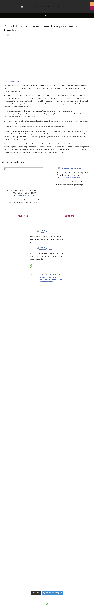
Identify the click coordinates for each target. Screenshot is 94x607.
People (18, 81)
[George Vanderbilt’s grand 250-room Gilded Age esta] (47, 527)
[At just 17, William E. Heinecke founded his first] (59, 395)
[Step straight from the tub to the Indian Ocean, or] (35, 321)
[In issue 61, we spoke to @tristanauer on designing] (47, 315)
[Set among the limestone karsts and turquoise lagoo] (35, 533)
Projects (33, 195)
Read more (23, 216)
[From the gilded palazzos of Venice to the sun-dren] (35, 398)
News (13, 81)
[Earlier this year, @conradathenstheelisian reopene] (47, 419)
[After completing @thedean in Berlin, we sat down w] (59, 500)
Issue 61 (21, 195)
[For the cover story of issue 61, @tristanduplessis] (59, 323)
